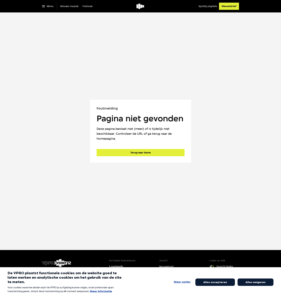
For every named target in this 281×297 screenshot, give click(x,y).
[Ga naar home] (140, 6)
